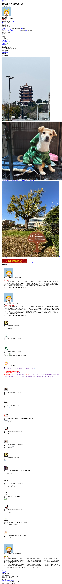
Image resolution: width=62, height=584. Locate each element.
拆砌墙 (3, 44)
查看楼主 (4, 2)
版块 (5, 572)
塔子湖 (12, 21)
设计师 (3, 29)
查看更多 (4, 571)
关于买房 (4, 40)
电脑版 (12, 580)
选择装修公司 (5, 41)
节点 (11, 32)
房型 (3, 22)
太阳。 (10, 52)
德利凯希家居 (5, 52)
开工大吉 (4, 43)
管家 (12, 30)
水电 (8, 30)
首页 (3, 572)
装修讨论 (4, 0)
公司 (5, 28)
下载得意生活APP (6, 580)
